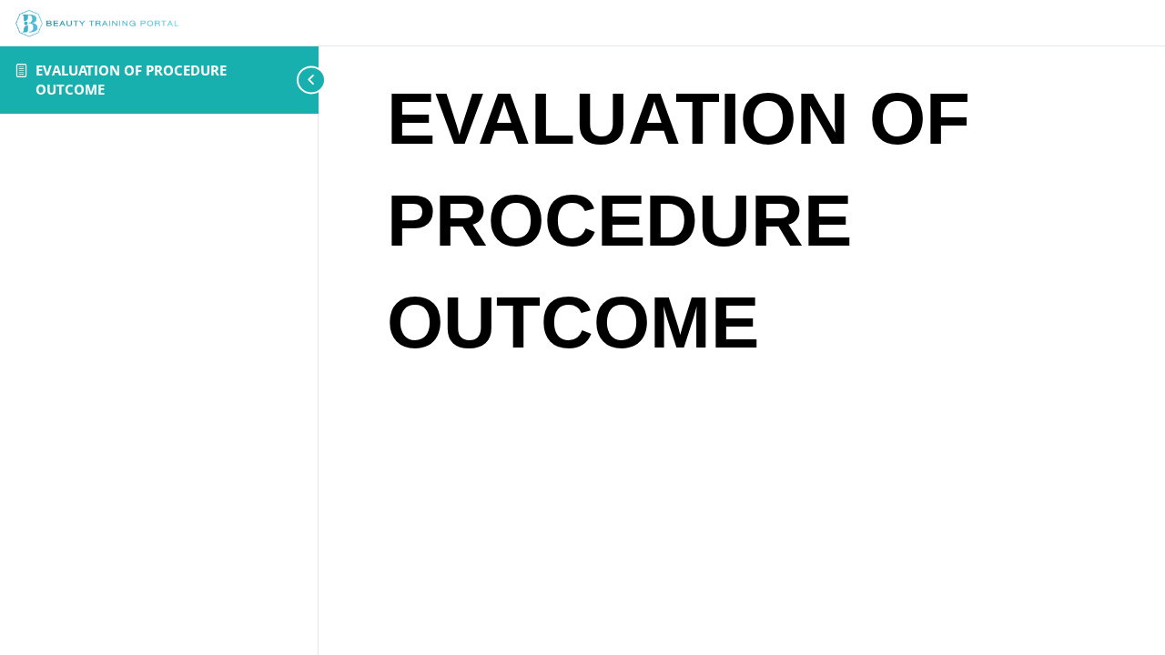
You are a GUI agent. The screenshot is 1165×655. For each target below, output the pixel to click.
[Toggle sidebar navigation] (291, 79)
